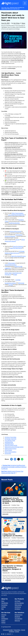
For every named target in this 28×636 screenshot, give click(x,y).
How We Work (4, 603)
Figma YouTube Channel (16, 248)
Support (3, 620)
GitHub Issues (18, 234)
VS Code (14, 191)
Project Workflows (20, 537)
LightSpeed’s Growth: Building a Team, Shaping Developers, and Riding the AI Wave (12, 500)
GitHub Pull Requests (10, 236)
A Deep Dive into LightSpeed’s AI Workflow (12, 535)
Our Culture (4, 605)
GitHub (7, 191)
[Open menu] (25, 3)
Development (4, 618)
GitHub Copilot (5, 193)
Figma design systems (17, 194)
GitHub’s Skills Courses (15, 231)
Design (3, 616)
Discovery (3, 614)
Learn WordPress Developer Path (16, 214)
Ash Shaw (16, 23)
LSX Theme (17, 601)
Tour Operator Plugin (10, 440)
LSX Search (17, 609)
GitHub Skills (8, 453)
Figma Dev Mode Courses (11, 445)
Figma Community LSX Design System (14, 447)
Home (2, 7)
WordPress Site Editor (14, 223)
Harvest (17, 239)
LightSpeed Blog (9, 442)
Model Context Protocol (10, 448)
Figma (10, 273)
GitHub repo (21, 283)
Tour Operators (20, 572)
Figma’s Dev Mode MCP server (18, 256)
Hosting (3, 622)
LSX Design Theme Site (10, 438)
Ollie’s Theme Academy (17, 213)
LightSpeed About (9, 443)
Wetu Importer (18, 605)
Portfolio (3, 607)
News (8, 7)
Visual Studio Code (16, 273)
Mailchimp (17, 620)
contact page (4, 428)
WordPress (17, 616)
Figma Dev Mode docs (18, 246)
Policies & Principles (8, 630)
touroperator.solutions (10, 283)
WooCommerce (18, 614)
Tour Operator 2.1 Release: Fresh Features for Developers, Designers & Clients (12, 568)
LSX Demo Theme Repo (10, 437)
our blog (10, 284)
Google (15, 274)
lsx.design (18, 279)
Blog (5, 7)
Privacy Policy (17, 630)
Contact (17, 631)
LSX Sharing (18, 607)
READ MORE (5, 514)
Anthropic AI (8, 274)
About (2, 601)
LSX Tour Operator (19, 603)
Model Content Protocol (11, 264)
